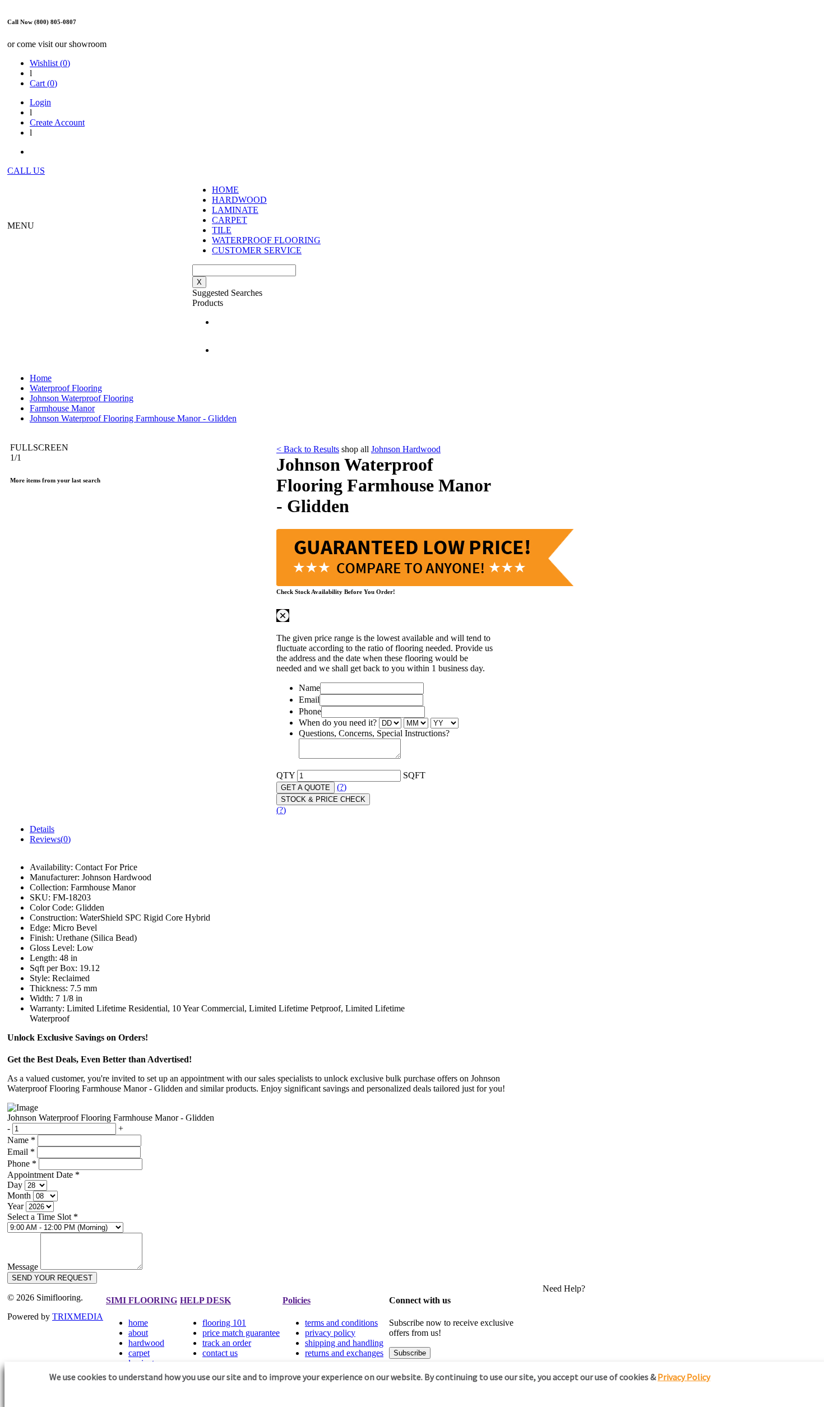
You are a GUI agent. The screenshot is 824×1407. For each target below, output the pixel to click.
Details (42, 829)
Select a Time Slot (42, 1217)
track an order (226, 1343)
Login (40, 102)
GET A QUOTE (305, 787)
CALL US (26, 170)
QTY (285, 775)
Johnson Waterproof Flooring (81, 398)
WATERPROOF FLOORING (266, 240)
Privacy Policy (684, 1376)
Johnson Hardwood (406, 449)
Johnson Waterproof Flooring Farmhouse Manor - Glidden (133, 418)
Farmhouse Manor (62, 408)
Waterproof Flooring (66, 388)
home (138, 1322)
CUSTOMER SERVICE (257, 250)
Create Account (57, 122)
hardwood (146, 1343)
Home (41, 378)
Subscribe (410, 1353)
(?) (341, 787)
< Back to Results (307, 449)
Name (309, 688)
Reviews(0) (50, 839)
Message (22, 1266)
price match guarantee (241, 1333)
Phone (310, 711)
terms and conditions (341, 1322)
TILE (222, 230)
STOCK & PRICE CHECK (323, 799)
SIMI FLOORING (141, 1300)
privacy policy (330, 1333)
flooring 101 (224, 1322)
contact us (220, 1353)
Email (309, 699)
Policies (297, 1300)
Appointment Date (43, 1175)
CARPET (229, 220)
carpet (139, 1353)
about (138, 1333)
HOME (225, 189)
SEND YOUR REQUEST (52, 1278)
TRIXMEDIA (77, 1316)
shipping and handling (344, 1343)
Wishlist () (50, 63)
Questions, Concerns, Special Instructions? (374, 733)
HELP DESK (205, 1300)
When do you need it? (338, 722)
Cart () (43, 83)
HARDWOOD (239, 200)
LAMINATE (235, 210)
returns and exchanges (344, 1353)
